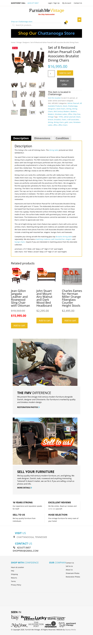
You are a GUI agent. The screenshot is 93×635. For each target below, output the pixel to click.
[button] (41, 49)
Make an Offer (64, 82)
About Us (69, 570)
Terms (13, 581)
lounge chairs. (20, 242)
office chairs (62, 125)
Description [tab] (21, 138)
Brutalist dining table (64, 236)
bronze (50, 119)
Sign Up (57, 3)
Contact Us (78, 3)
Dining (68, 109)
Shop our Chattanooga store (21, 21)
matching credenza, (43, 239)
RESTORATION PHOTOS (27, 407)
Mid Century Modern (62, 111)
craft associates (73, 119)
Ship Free (76, 114)
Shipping (14, 574)
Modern (74, 111)
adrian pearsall (69, 117)
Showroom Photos (72, 573)
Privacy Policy (16, 585)
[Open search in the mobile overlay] (36, 25)
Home (13, 42)
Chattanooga (54, 94)
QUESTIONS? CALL (25, 3)
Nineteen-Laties (61, 114)
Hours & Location (17, 567)
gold (66, 122)
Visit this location (54, 98)
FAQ (12, 571)
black (65, 106)
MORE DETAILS (24, 487)
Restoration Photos (73, 577)
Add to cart (65, 72)
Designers (26, 42)
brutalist (57, 119)
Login (50, 3)
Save (15, 48)
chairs (64, 119)
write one (51, 509)
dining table (53, 150)
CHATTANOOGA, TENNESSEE (32, 537)
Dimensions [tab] (42, 138)
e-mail (69, 481)
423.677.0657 (24, 547)
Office (70, 114)
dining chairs (59, 122)
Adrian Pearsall (73, 103)
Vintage (19, 42)
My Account (66, 3)
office (55, 125)
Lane (70, 122)
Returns (14, 578)
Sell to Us (69, 566)
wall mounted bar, (58, 239)
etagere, (69, 239)
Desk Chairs (60, 109)
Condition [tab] (62, 138)
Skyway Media (70, 630)
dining (50, 122)
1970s (61, 117)
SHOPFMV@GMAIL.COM (25, 550)
